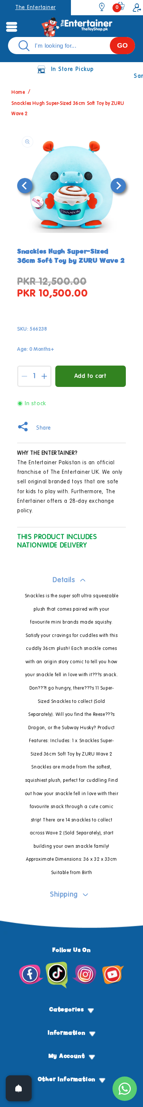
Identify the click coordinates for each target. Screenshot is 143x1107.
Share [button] (43, 428)
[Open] (19, 1088)
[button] (11, 26)
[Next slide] (118, 185)
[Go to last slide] (24, 185)
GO (122, 45)
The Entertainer (35, 7)
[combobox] (71, 45)
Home (18, 93)
